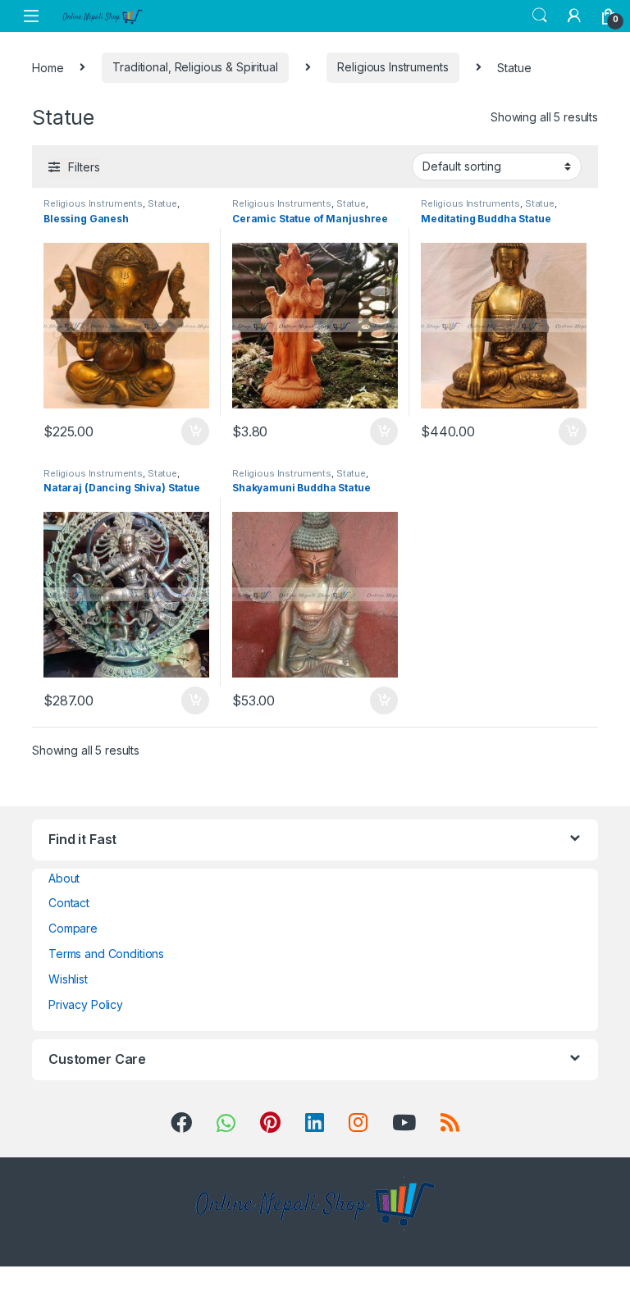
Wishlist (68, 979)
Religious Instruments (392, 67)
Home (47, 67)
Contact (68, 903)
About (64, 878)
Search (540, 16)
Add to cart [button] (195, 431)
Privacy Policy (85, 1004)
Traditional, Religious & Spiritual (194, 67)
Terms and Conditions (106, 954)
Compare (73, 928)
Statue (162, 203)
